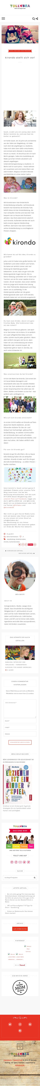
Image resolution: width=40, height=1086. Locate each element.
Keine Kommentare (12, 537)
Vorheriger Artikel (15, 550)
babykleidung (11, 539)
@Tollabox (17, 505)
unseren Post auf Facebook (15, 499)
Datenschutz (17, 1060)
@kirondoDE (9, 507)
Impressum (8, 1060)
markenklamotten (14, 542)
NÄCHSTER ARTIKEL (26, 553)
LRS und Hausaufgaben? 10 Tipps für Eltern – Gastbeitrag (19, 906)
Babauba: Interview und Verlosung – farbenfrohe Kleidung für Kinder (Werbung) (18, 664)
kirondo (6, 542)
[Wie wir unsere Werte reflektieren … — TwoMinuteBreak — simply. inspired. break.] (12, 957)
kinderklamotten (21, 539)
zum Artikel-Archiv (20, 929)
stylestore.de (19, 1065)
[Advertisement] (20, 85)
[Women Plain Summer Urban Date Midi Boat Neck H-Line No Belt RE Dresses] (28, 949)
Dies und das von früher (20, 51)
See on (17, 965)
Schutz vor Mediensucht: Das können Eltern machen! (19, 912)
